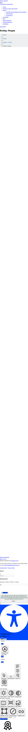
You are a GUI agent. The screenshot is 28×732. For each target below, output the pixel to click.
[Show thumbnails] (4, 557)
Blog (4, 18)
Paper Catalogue (7, 20)
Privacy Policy (11, 567)
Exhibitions (5, 24)
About (4, 10)
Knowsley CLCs (14, 560)
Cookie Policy (3, 567)
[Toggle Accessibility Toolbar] (4, 593)
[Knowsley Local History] (6, 4)
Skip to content (4, 0)
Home (4, 7)
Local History (9, 15)
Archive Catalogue (7, 22)
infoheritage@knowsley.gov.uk (11, 565)
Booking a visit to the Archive (10, 8)
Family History (9, 13)
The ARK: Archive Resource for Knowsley (16, 12)
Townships (5, 17)
